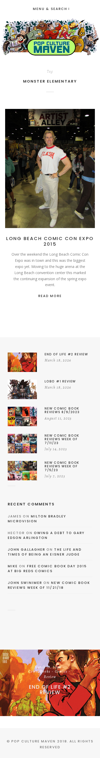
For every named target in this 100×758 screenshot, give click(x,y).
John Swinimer (25, 582)
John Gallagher (26, 549)
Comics (77, 170)
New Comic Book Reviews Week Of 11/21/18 (49, 585)
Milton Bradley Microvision (37, 519)
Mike (13, 566)
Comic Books (39, 672)
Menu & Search (50, 8)
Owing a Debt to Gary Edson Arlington (46, 535)
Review (50, 677)
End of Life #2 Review (50, 689)
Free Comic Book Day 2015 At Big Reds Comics (47, 569)
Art (48, 170)
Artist (61, 170)
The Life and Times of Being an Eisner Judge (45, 552)
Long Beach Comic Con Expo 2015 (50, 241)
